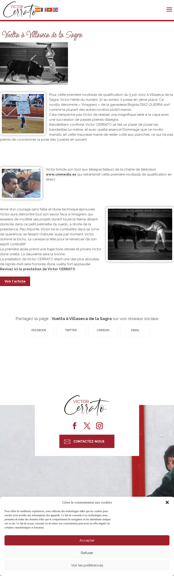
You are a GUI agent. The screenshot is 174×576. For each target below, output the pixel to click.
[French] (44, 9)
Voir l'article (15, 281)
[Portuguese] (50, 9)
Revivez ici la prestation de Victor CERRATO (37, 269)
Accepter (87, 540)
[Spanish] (38, 9)
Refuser (87, 553)
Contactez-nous (88, 441)
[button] (167, 502)
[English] (56, 9)
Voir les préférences (87, 565)
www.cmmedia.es (61, 174)
